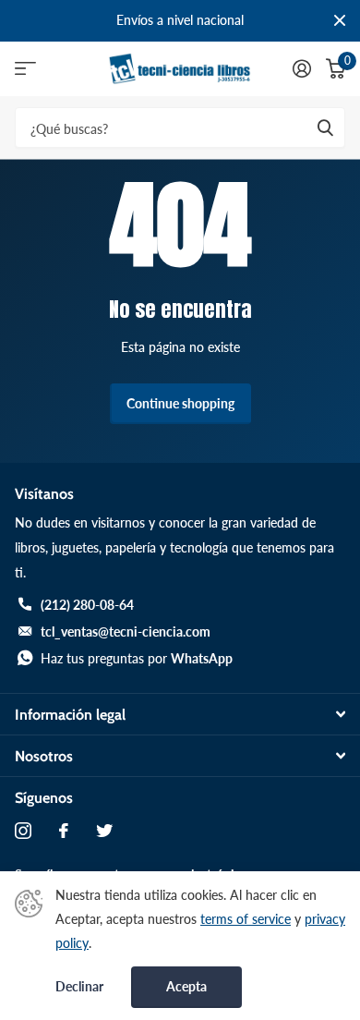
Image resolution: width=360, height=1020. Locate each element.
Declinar (79, 986)
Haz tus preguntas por (137, 658)
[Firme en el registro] (302, 68)
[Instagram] (23, 830)
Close (339, 21)
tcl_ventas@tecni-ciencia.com (125, 631)
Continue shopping (180, 403)
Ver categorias (25, 69)
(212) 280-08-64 (87, 605)
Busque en (325, 128)
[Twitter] (104, 830)
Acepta (186, 986)
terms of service (245, 919)
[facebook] (63, 830)
